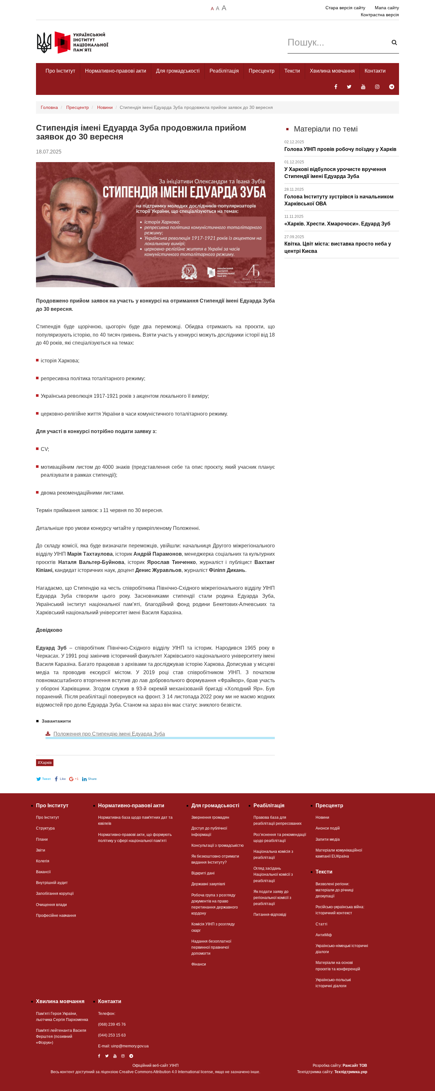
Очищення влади (51, 904)
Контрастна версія (380, 14)
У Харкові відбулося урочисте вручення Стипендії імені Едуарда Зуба (335, 169)
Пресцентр (262, 71)
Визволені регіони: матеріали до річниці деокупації (334, 890)
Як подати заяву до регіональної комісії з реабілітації (272, 897)
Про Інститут (60, 71)
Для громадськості (178, 71)
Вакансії (43, 872)
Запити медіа (328, 839)
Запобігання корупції (55, 893)
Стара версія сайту (345, 7)
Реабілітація (224, 71)
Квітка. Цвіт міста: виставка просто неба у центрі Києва (337, 244)
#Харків (45, 762)
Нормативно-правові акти (115, 71)
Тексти (292, 71)
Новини (105, 107)
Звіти (40, 850)
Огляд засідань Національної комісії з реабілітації (273, 874)
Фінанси (198, 964)
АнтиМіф (324, 935)
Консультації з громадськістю (217, 845)
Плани (42, 839)
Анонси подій (328, 828)
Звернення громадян (210, 817)
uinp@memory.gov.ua (130, 1046)
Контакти (375, 71)
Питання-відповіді (269, 914)
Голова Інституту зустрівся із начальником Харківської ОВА (339, 196)
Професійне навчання (56, 915)
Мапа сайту (387, 7)
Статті (321, 924)
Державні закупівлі (208, 884)
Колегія (42, 861)
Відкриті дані (203, 873)
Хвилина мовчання (332, 71)
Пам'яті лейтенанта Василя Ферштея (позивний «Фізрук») (61, 1036)
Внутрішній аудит (52, 883)
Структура (45, 828)
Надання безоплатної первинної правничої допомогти (211, 947)
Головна (49, 107)
